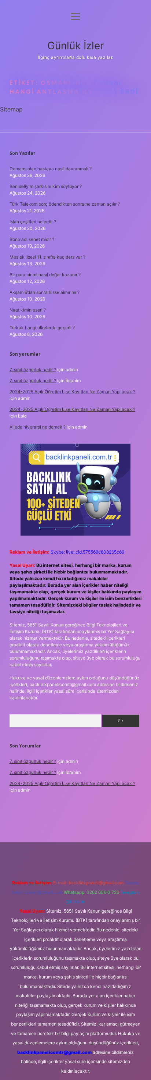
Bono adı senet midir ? (32, 239)
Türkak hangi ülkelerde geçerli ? (42, 327)
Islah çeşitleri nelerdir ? (33, 221)
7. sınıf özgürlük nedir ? (33, 369)
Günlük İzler (75, 45)
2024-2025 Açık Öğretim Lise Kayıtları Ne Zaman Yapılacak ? (72, 391)
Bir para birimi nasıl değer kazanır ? (45, 274)
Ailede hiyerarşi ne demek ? (38, 427)
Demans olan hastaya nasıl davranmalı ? (51, 168)
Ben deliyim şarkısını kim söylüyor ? (46, 186)
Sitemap (11, 109)
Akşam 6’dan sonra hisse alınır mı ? (45, 292)
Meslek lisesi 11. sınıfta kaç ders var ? (47, 257)
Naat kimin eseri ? (28, 310)
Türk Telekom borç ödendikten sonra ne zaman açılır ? (65, 204)
